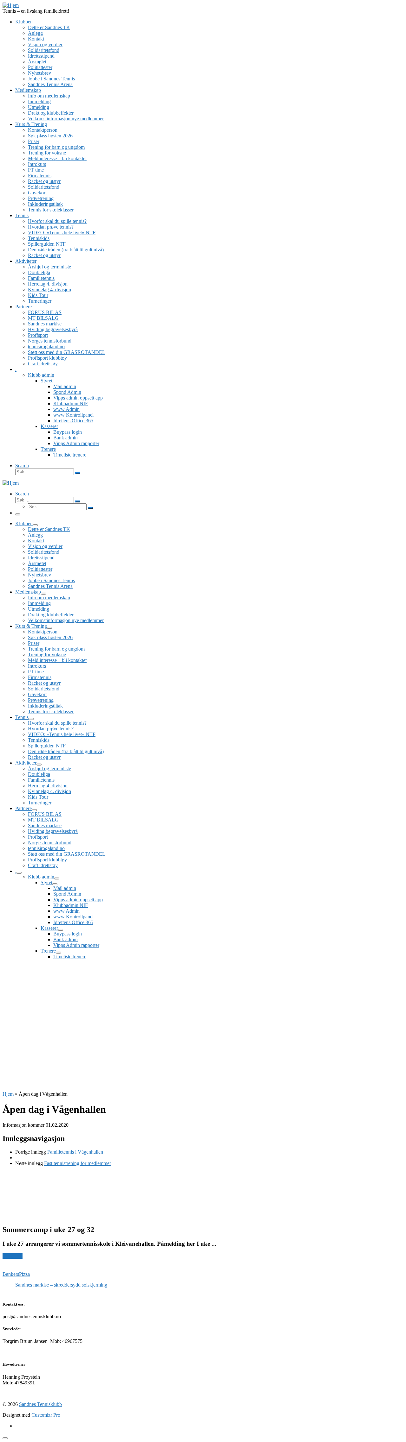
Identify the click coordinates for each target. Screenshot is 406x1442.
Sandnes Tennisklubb (40, 1404)
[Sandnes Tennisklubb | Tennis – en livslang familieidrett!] (11, 5)
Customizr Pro (45, 1415)
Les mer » (13, 1256)
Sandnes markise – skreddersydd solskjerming (61, 1285)
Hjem (8, 1094)
